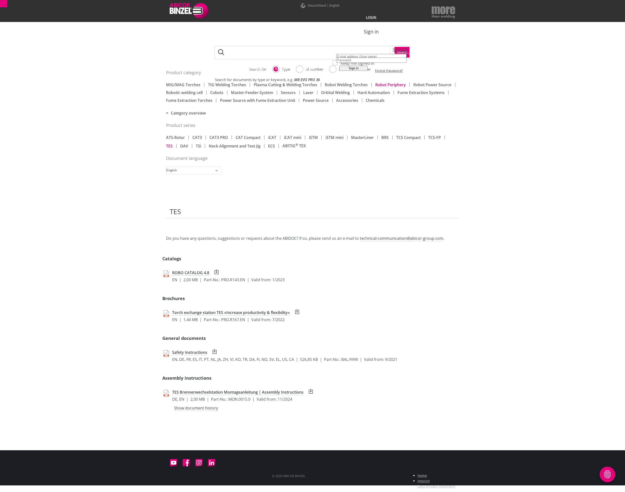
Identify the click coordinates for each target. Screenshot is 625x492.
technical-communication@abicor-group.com (401, 238)
